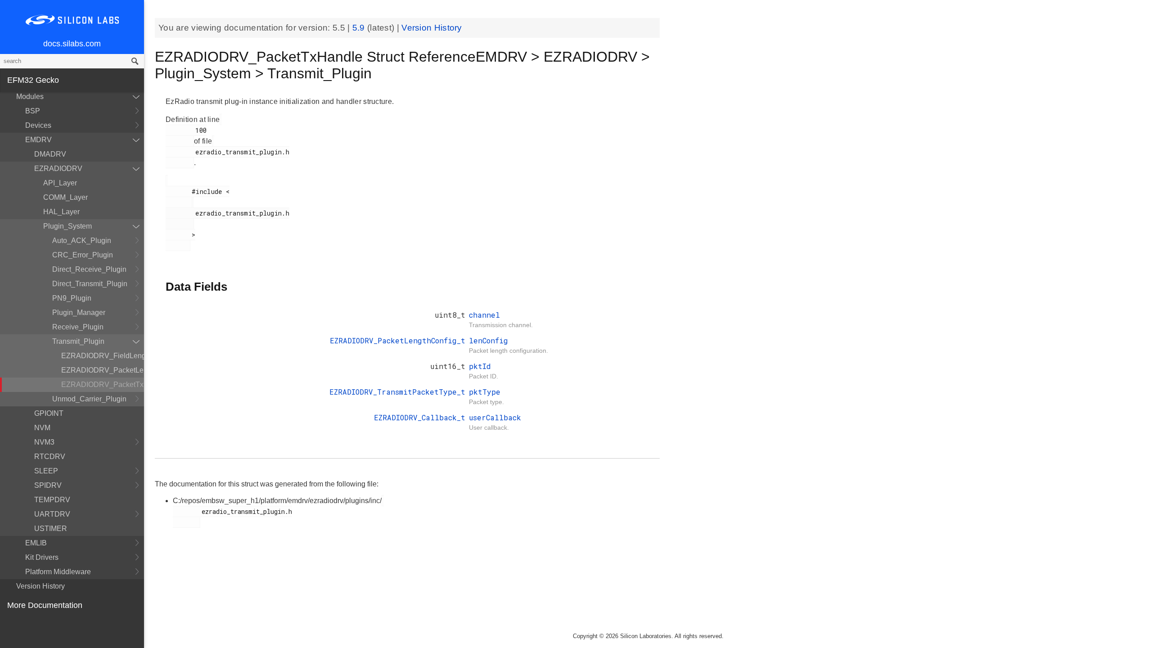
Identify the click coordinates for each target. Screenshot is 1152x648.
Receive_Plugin (78, 327)
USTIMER (50, 528)
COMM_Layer (65, 197)
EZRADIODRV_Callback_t (419, 417)
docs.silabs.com (72, 43)
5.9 (359, 27)
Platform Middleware (58, 572)
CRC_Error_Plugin (82, 255)
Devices (38, 125)
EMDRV (38, 140)
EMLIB (36, 543)
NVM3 (44, 442)
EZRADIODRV (58, 168)
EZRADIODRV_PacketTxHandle (102, 384)
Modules (30, 96)
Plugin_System (67, 226)
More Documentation (44, 605)
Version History (40, 586)
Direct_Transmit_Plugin (89, 284)
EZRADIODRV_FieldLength (102, 356)
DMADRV (50, 154)
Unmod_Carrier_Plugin (89, 399)
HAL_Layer (61, 212)
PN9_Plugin (71, 298)
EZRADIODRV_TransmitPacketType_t (397, 391)
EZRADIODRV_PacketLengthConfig (102, 370)
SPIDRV (48, 485)
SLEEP (46, 471)
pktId (480, 366)
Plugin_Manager (78, 312)
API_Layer (60, 183)
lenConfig (488, 340)
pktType (484, 391)
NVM (42, 428)
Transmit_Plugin (78, 341)
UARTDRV (52, 514)
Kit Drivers (41, 557)
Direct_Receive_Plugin (89, 269)
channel (484, 315)
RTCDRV (49, 456)
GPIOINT (48, 413)
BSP (32, 111)
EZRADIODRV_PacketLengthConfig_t (397, 340)
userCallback (495, 417)
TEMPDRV (52, 500)
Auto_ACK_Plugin (81, 240)
